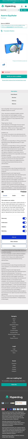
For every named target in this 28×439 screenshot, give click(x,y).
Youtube (14, 367)
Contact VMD (5, 437)
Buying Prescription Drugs (14, 334)
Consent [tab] (5, 195)
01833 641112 (9, 27)
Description (14, 91)
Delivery (14, 100)
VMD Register (11, 437)
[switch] (24, 223)
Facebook (14, 363)
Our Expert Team (14, 332)
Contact (14, 322)
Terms (14, 352)
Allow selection (14, 241)
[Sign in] (22, 6)
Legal (14, 349)
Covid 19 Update (14, 330)
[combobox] (10, 10)
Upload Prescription (14, 324)
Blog (14, 336)
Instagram (14, 371)
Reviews (14, 97)
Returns (14, 104)
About (14, 319)
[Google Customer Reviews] (20, 403)
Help (14, 321)
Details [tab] (14, 195)
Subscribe (14, 384)
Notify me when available (14, 76)
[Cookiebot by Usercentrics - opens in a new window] (20, 192)
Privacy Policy (14, 351)
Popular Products (14, 338)
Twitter (14, 365)
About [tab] (22, 195)
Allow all (14, 237)
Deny (14, 246)
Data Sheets (14, 94)
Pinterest (14, 369)
